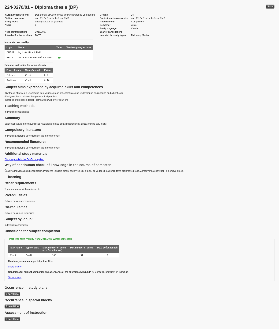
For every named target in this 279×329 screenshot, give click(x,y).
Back (270, 6)
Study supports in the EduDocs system (24, 159)
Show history (14, 266)
